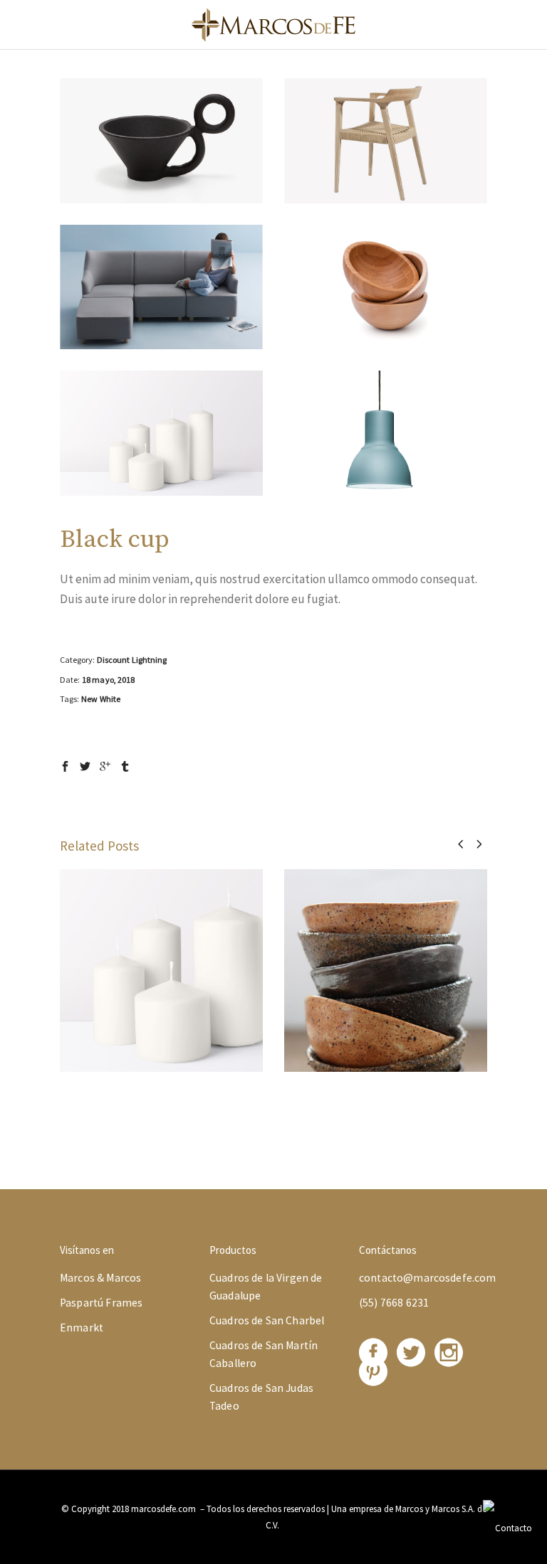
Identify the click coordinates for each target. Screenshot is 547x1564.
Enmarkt (81, 1327)
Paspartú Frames (101, 1302)
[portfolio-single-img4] (385, 287)
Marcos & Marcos (100, 1277)
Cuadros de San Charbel (266, 1320)
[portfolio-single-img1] (161, 140)
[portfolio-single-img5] (161, 433)
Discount (113, 659)
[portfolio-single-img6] (385, 433)
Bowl (386, 959)
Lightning (149, 659)
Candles (161, 959)
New (89, 698)
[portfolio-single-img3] (161, 287)
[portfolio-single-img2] (385, 140)
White (110, 698)
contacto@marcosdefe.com (427, 1277)
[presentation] (460, 844)
